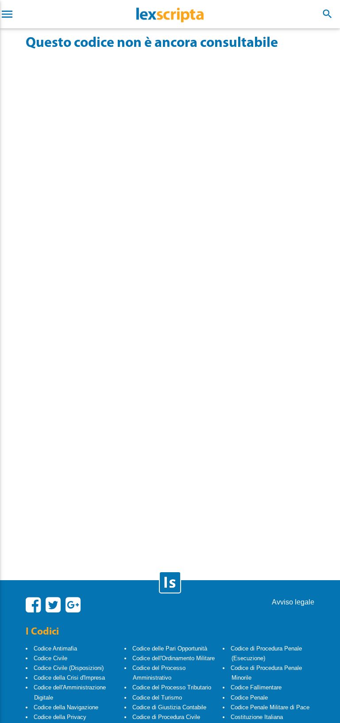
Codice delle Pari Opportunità (169, 648)
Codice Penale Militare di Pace (270, 707)
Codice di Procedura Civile (166, 717)
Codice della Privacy (60, 717)
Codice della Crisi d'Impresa (69, 677)
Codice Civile (50, 658)
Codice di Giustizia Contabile (169, 707)
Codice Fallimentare (256, 687)
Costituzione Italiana (257, 717)
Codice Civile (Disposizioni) (69, 668)
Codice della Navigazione (66, 707)
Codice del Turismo (157, 697)
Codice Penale (249, 697)
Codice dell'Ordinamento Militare (173, 658)
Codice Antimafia (55, 648)
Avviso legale (293, 602)
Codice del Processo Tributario (171, 687)
